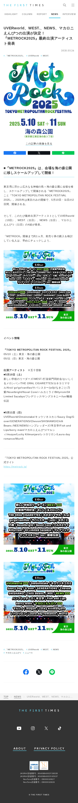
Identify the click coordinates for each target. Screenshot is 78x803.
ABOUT (19, 748)
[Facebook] (15, 153)
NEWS (54, 14)
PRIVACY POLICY (49, 748)
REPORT (42, 14)
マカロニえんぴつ (13, 653)
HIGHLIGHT (11, 14)
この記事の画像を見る (39, 143)
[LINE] (63, 153)
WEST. (46, 56)
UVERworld (33, 56)
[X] (39, 153)
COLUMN (27, 14)
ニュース (29, 653)
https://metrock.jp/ (15, 466)
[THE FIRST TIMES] (24, 5)
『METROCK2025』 (15, 56)
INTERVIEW (69, 14)
